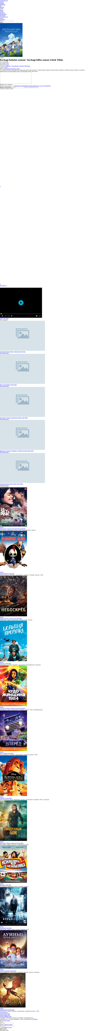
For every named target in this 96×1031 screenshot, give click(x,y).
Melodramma (3, 14)
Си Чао (7, 64)
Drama (1, 11)
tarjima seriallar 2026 (5, 1015)
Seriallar (2, 3)
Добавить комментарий (5, 87)
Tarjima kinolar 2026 (5, 1013)
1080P (6, 318)
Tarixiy (1, 18)
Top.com (4, 0)
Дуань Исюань (15, 66)
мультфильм (6, 68)
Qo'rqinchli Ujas (4, 17)
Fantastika (2, 19)
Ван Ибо (21, 66)
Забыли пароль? (8, 1024)
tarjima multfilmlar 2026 (5, 1016)
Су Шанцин (8, 66)
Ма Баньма (27, 66)
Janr (1, 6)
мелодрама (13, 68)
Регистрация (7, 1020)
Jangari (1, 10)
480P (1, 318)
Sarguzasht (2, 15)
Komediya (2, 12)
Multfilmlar (2, 4)
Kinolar (2, 2)
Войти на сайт (3, 1028)
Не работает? (3, 285)
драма (17, 68)
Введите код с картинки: (6, 84)
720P (4, 318)
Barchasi (2, 7)
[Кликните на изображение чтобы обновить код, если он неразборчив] (32, 85)
